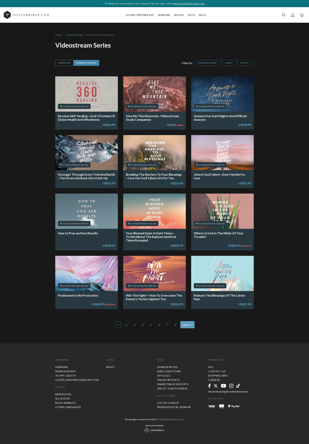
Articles (163, 375)
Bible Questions (169, 371)
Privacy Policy (163, 419)
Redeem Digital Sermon (174, 407)
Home (59, 35)
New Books (63, 394)
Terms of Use (176, 419)
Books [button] (179, 14)
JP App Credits (65, 375)
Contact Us (216, 371)
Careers (214, 379)
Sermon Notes (167, 367)
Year (228, 63)
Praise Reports (168, 379)
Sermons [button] (164, 14)
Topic (244, 63)
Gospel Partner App (140, 14)
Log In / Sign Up (168, 402)
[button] (292, 15)
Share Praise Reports (172, 384)
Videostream (74, 35)
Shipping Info (218, 375)
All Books (62, 398)
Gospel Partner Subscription (77, 379)
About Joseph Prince (172, 388)
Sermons (64, 63)
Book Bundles (65, 402)
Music (110, 367)
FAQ (211, 367)
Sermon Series (86, 63)
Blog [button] (202, 14)
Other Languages (68, 407)
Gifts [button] (191, 14)
